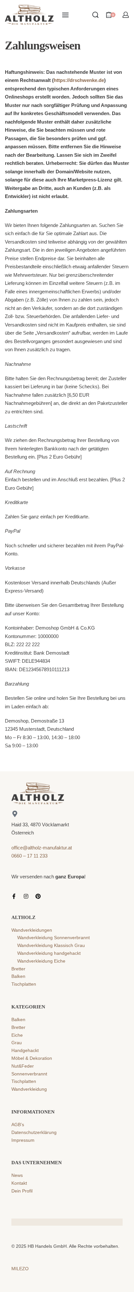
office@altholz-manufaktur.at (41, 847)
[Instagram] (26, 896)
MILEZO (20, 1268)
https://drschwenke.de (79, 80)
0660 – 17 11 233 (29, 856)
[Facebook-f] (14, 896)
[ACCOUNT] (125, 14)
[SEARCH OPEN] (95, 14)
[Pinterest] (38, 896)
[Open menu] (65, 15)
